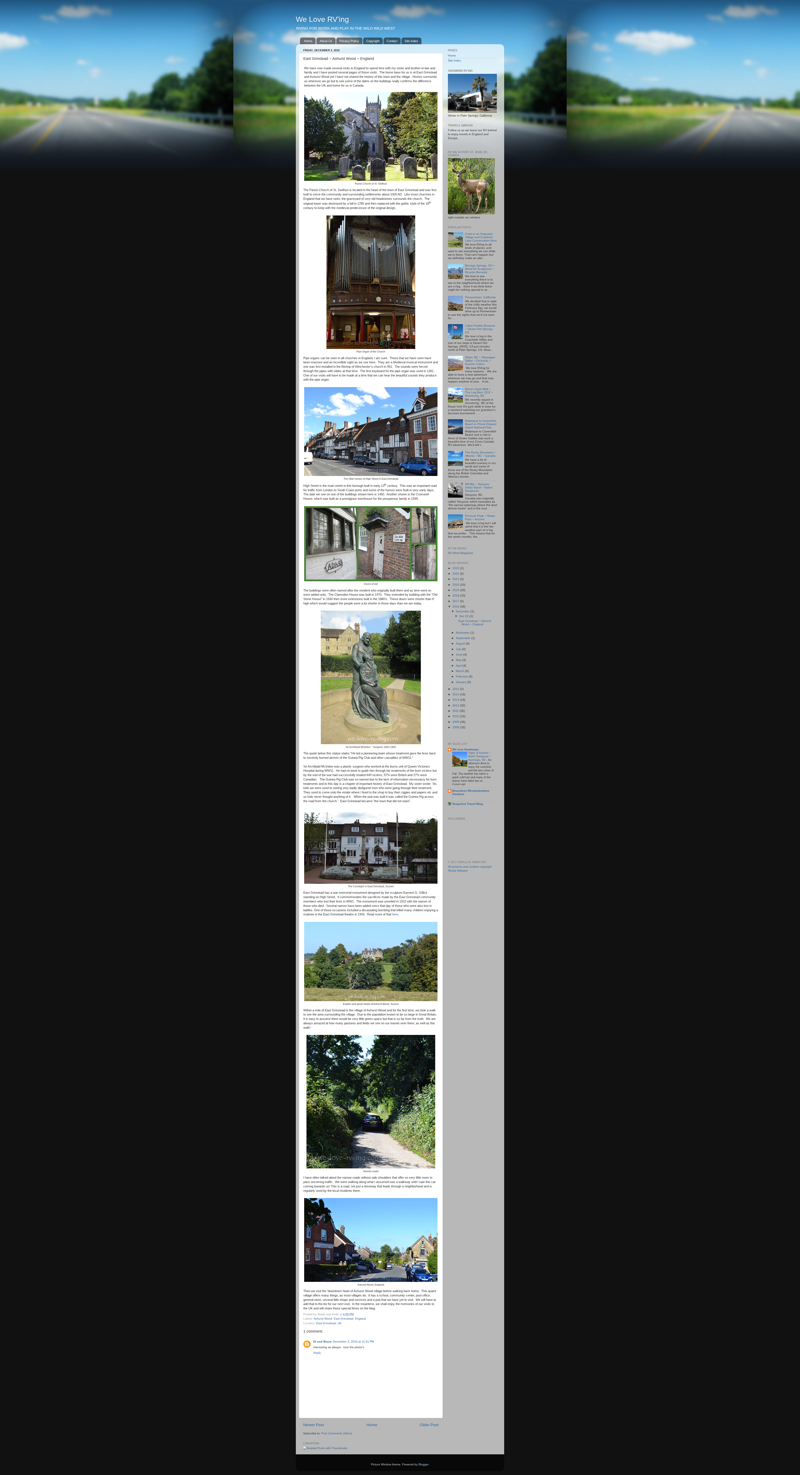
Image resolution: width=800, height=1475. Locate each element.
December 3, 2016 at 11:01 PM (353, 1341)
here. (395, 914)
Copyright (372, 41)
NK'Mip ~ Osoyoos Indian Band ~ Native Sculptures (478, 487)
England (360, 1318)
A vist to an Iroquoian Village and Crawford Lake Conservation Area (481, 237)
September (463, 638)
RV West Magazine (460, 553)
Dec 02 (464, 616)
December (463, 611)
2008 (456, 727)
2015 (456, 689)
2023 (456, 568)
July (459, 649)
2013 (456, 699)
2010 (456, 716)
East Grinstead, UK (328, 1323)
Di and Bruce (322, 1341)
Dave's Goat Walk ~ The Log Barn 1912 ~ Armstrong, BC (479, 392)
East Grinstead (343, 1318)
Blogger (424, 1464)
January (461, 682)
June (459, 654)
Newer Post (313, 1425)
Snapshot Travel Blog (467, 803)
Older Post (429, 1425)
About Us (326, 41)
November (463, 632)
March (460, 671)
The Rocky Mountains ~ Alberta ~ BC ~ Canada (480, 454)
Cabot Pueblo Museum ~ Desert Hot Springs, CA (480, 329)
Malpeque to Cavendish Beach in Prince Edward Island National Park (480, 424)
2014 (456, 694)
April (459, 665)
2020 (456, 584)
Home (308, 41)
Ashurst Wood (323, 1318)
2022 (456, 573)
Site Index (411, 41)
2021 (456, 579)
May (459, 660)
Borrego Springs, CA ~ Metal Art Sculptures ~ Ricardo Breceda (479, 269)
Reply (317, 1352)
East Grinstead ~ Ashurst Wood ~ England (474, 622)
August (461, 643)
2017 (456, 601)
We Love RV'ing (322, 19)
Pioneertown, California (480, 297)
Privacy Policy (349, 41)
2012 (456, 705)
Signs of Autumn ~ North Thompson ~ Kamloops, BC (479, 756)
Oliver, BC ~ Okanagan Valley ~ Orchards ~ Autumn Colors (480, 361)
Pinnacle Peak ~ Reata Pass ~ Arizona (480, 517)
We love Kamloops (465, 749)
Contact (392, 41)
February (462, 676)
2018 (456, 595)
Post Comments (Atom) (336, 1433)
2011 (456, 710)
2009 (456, 722)
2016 (456, 606)
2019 (456, 590)
